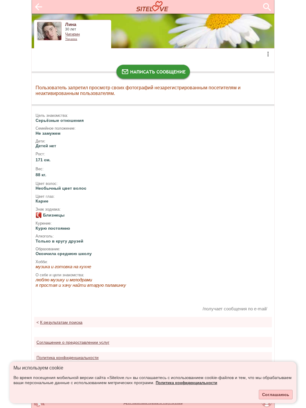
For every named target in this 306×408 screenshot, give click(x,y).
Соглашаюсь (275, 394)
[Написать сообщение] (153, 73)
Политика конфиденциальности (186, 383)
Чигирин (72, 34)
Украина (71, 39)
